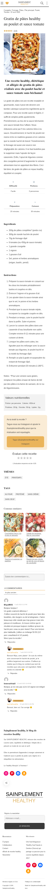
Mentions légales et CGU (10, 881)
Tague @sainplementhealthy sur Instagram (25, 442)
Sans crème (33, 494)
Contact (5, 848)
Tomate (6, 12)
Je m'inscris (24, 826)
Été (6, 478)
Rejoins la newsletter (11, 813)
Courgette (7, 10)
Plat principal (29, 10)
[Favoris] (7, 3)
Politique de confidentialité (32, 881)
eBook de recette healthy (12, 852)
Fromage (15, 10)
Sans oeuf (10, 499)
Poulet (37, 10)
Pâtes (21, 10)
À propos (6, 842)
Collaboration (7, 845)
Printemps (16, 478)
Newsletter (6, 855)
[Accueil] (24, 3)
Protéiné (20, 494)
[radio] (18, 459)
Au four (8, 494)
